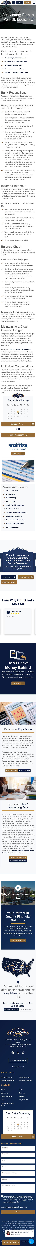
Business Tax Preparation (18, 861)
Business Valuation (13, 509)
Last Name (5, 1154)
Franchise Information (11, 1009)
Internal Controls (12, 527)
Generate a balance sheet (14, 65)
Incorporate (10, 501)
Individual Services (7, 1081)
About (3, 1089)
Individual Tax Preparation (18, 858)
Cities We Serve (6, 1096)
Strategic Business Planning (16, 512)
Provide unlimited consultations (16, 72)
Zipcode (4, 1179)
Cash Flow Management (15, 505)
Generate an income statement (16, 61)
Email (3, 1160)
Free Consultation (11, 770)
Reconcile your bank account (15, 58)
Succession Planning (14, 516)
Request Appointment (18, 434)
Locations (4, 1093)
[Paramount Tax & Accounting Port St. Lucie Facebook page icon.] (12, 1052)
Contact (19, 3)
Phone (4, 1166)
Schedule (28, 3)
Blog (2, 1100)
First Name (5, 1148)
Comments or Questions (9, 1185)
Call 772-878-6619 (18, 1060)
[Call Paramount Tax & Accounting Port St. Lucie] (13, 2)
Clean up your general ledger (15, 69)
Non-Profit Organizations (15, 523)
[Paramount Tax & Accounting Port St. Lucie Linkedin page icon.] (18, 1052)
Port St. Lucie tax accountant (19, 349)
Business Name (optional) (9, 1173)
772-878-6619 (7, 577)
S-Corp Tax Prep (12, 490)
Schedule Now (17, 423)
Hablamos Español (8, 582)
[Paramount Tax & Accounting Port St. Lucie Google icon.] (23, 1052)
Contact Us (16, 683)
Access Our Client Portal (7, 1104)
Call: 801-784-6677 (26, 1009)
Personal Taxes (6, 1077)
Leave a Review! (18, 1067)
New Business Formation (15, 520)
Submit (18, 1212)
